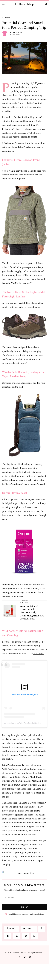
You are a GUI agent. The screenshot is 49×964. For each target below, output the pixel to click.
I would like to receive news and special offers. (26, 914)
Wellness (6, 17)
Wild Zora (38, 653)
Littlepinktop (24, 4)
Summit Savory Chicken (24, 784)
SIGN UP (24, 907)
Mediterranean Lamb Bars (33, 788)
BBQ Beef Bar (13, 792)
